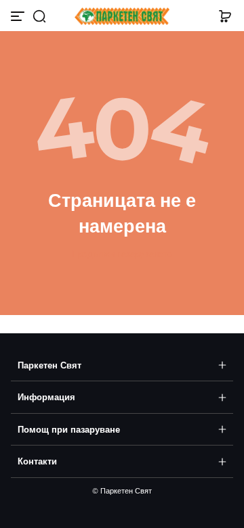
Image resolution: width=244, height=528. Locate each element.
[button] (39, 16)
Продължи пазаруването (122, 254)
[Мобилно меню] (19, 16)
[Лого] (122, 16)
